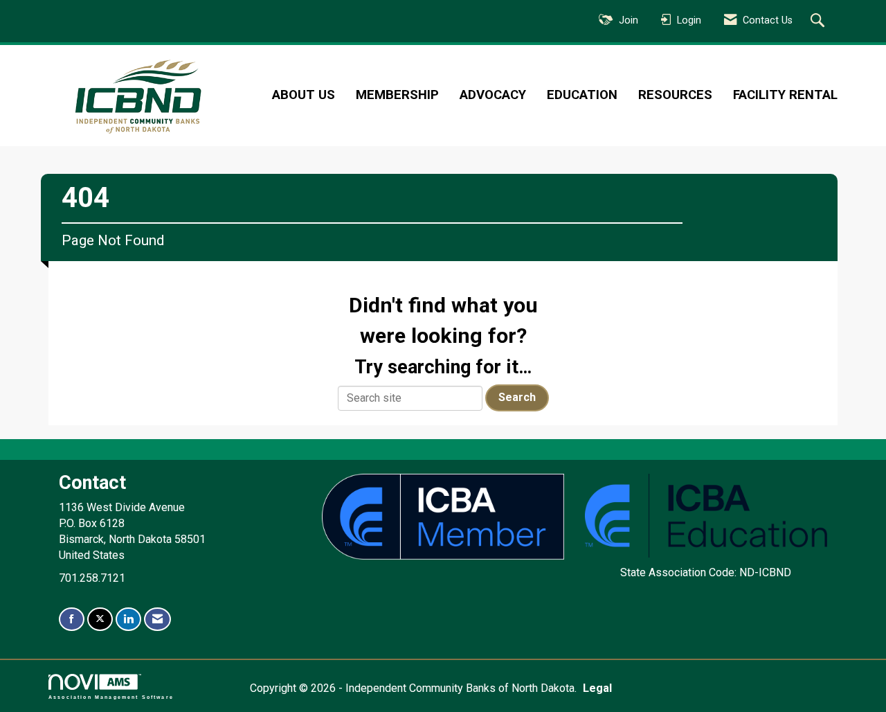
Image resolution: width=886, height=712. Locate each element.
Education (582, 95)
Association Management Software (111, 697)
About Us (303, 95)
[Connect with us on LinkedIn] (128, 619)
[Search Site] (819, 21)
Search (517, 397)
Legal (597, 688)
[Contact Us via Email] (157, 619)
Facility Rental (785, 95)
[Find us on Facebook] (71, 619)
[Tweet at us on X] (100, 619)
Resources (675, 95)
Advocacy (493, 95)
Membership (397, 95)
